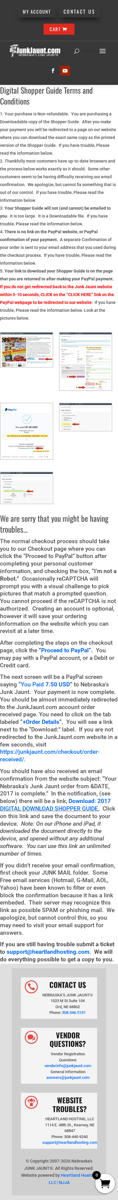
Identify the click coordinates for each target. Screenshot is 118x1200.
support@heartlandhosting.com (48, 952)
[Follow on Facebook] (53, 71)
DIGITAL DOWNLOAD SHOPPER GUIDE (49, 808)
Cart (55, 29)
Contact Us (79, 11)
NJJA (64, 1182)
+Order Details (41, 722)
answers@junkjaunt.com (68, 1077)
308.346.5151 (74, 1012)
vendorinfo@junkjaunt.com (67, 1065)
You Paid (35, 684)
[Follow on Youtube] (65, 71)
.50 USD (59, 684)
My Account (37, 11)
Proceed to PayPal (65, 650)
